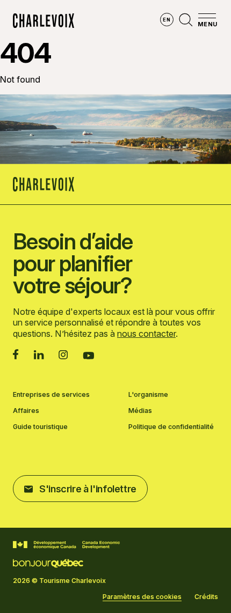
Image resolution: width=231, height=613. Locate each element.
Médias (140, 411)
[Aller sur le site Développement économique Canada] (66, 545)
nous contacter (146, 333)
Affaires (26, 411)
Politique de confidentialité (171, 427)
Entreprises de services (51, 395)
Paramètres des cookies (142, 597)
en (166, 20)
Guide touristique (40, 427)
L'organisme (148, 395)
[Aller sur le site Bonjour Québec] (48, 563)
